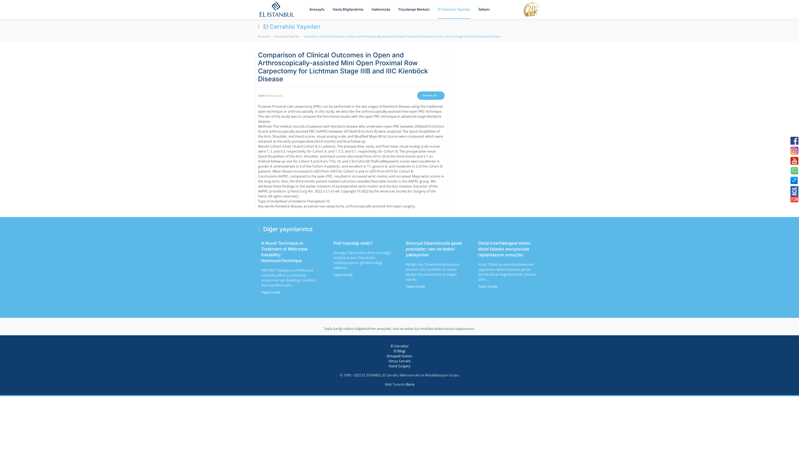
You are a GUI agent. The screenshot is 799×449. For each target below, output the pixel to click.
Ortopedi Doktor (400, 356)
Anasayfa (316, 9)
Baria (410, 384)
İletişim (484, 9)
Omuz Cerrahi (400, 361)
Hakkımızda (381, 9)
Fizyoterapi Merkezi (413, 9)
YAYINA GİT (429, 95)
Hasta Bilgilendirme (348, 9)
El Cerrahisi (399, 346)
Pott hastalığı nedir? (353, 243)
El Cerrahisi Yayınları (454, 9)
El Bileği (400, 351)
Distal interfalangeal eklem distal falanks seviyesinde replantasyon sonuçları (504, 249)
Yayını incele (270, 292)
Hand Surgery (399, 366)
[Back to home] (276, 9)
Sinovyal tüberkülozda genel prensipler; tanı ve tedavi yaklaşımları (434, 249)
